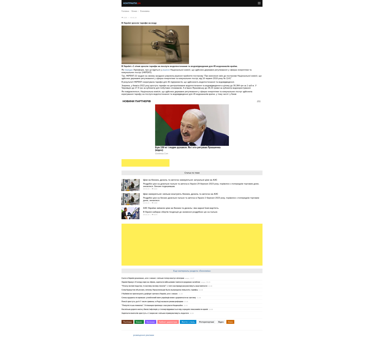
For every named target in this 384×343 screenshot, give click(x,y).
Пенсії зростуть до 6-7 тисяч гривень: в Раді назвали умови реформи (152, 301)
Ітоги (230, 322)
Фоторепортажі (206, 322)
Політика (127, 322)
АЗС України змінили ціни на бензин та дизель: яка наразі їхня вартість (181, 208)
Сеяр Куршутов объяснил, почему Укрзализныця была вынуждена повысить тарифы (160, 290)
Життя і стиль (188, 322)
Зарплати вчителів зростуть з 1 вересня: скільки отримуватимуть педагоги (155, 313)
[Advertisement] (146, 163)
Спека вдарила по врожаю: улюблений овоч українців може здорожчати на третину (159, 298)
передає (128, 70)
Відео (221, 322)
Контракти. (132, 3)
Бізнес (134, 11)
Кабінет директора (168, 322)
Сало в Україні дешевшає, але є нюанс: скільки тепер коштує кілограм (153, 278)
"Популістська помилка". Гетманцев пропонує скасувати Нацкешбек (152, 305)
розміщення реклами (143, 335)
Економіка (144, 11)
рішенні (166, 70)
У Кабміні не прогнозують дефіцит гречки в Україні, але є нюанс (150, 294)
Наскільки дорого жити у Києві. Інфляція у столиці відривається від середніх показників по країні (165, 309)
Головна (125, 11)
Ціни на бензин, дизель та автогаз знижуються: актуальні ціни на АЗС (180, 180)
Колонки (151, 322)
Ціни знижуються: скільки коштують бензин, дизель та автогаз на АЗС (180, 194)
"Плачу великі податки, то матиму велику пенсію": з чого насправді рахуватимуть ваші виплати (164, 286)
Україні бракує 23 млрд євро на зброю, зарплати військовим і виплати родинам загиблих (161, 282)
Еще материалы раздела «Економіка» (192, 271)
